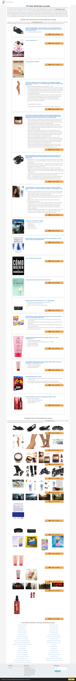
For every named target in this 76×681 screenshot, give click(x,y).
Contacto (10, 667)
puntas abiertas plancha (25, 10)
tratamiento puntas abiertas (12, 10)
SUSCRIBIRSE (57, 671)
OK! (71, 679)
